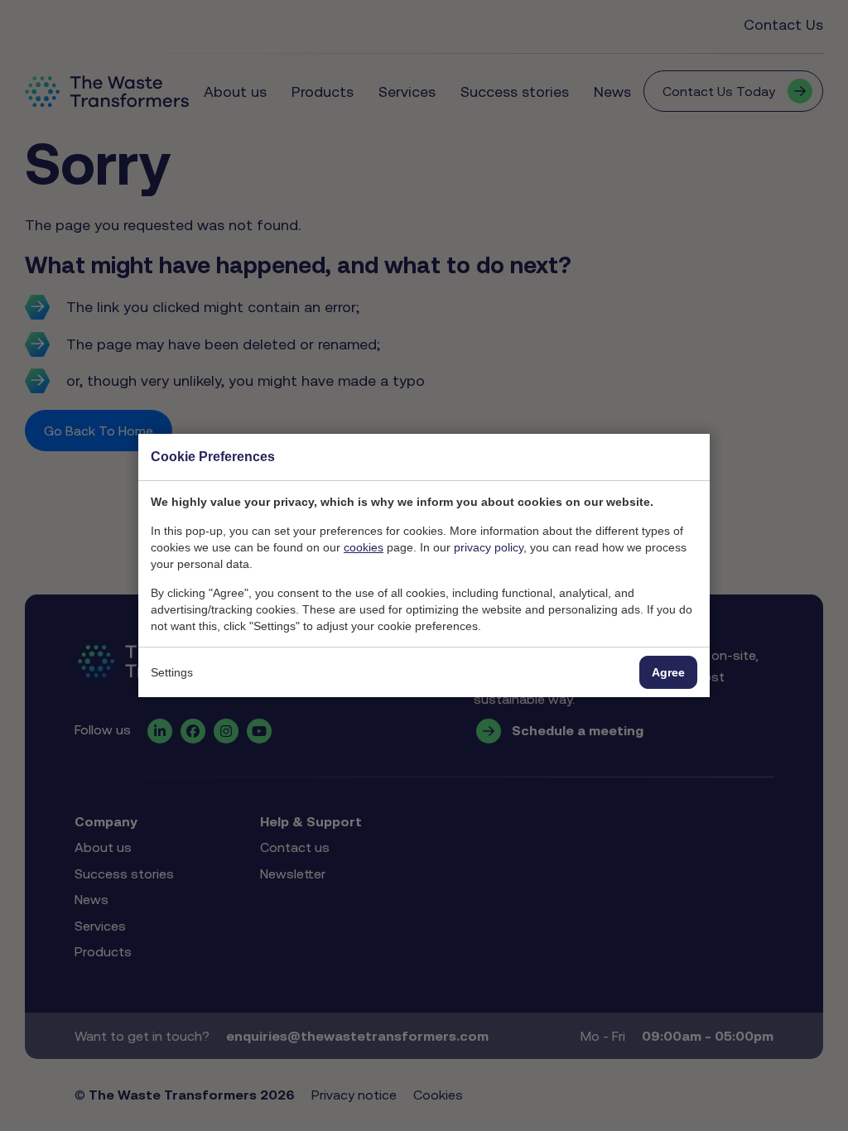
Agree (668, 672)
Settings (172, 672)
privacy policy (488, 547)
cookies (363, 547)
